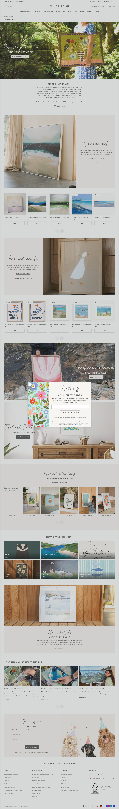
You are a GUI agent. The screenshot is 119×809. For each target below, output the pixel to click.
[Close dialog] (30, 384)
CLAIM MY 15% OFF (70, 412)
